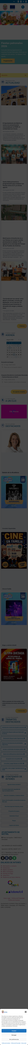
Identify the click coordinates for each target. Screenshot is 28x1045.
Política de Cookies (6, 1043)
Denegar (14, 1035)
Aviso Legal (23, 1043)
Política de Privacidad (15, 1043)
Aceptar (14, 1031)
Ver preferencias (14, 1039)
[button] (25, 1012)
